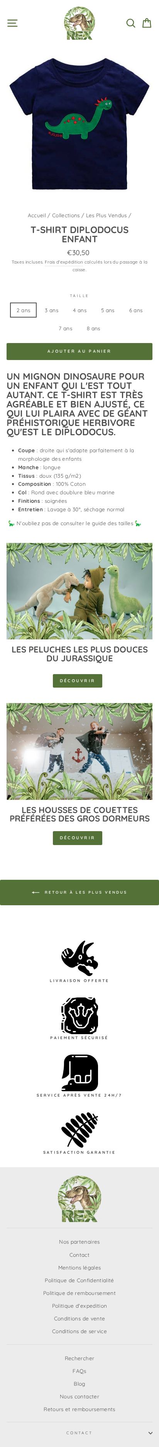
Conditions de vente (79, 1318)
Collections (66, 215)
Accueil (37, 215)
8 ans (93, 328)
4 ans (79, 310)
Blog (79, 1383)
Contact (79, 1254)
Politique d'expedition (79, 1305)
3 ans (51, 310)
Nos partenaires (79, 1241)
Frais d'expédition (64, 262)
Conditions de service (79, 1331)
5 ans (108, 310)
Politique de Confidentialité (79, 1280)
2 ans (23, 310)
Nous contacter (79, 1396)
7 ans (65, 328)
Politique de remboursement (79, 1293)
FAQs (79, 1371)
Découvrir (78, 680)
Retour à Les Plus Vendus (84, 892)
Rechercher (79, 1358)
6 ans (136, 310)
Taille (79, 295)
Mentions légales (79, 1267)
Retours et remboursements (79, 1409)
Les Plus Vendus (106, 215)
